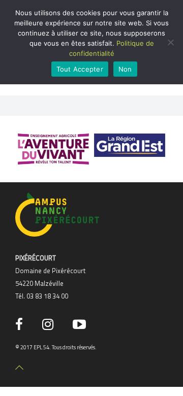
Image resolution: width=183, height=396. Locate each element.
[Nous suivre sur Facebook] (20, 324)
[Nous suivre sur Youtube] (81, 324)
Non (125, 69)
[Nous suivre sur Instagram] (49, 324)
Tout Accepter (79, 69)
